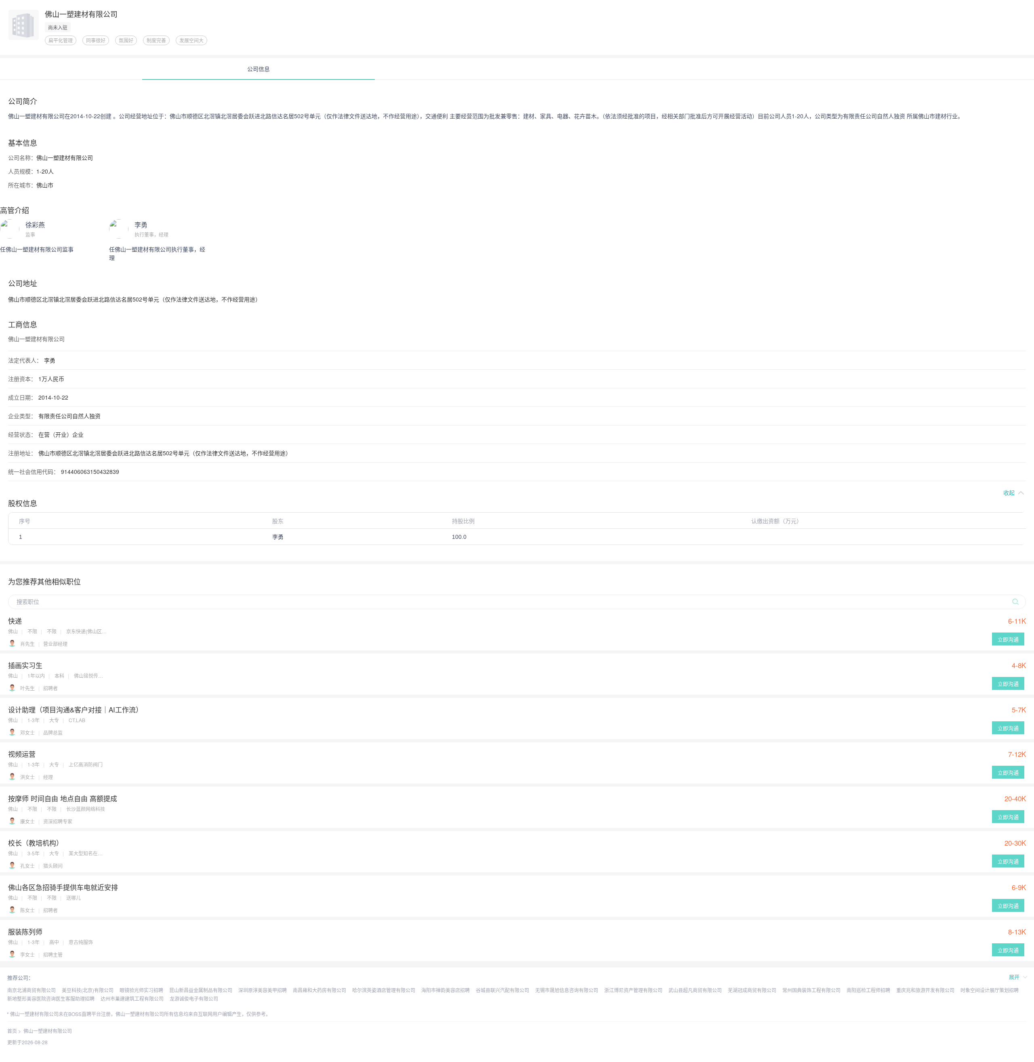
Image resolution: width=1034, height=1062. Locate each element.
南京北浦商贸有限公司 (31, 990)
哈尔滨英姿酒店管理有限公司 (383, 990)
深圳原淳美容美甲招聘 (262, 990)
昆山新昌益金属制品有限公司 (200, 990)
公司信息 (258, 69)
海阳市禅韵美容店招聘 (445, 990)
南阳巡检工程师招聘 (868, 990)
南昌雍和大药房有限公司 (319, 990)
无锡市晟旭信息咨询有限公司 (566, 990)
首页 (12, 1030)
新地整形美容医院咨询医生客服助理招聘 (51, 998)
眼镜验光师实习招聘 (141, 990)
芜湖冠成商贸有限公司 (752, 990)
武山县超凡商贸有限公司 (695, 990)
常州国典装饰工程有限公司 (811, 990)
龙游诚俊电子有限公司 (194, 998)
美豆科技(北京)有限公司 (87, 990)
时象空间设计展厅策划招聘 (989, 990)
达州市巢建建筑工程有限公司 (132, 998)
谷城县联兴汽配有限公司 (502, 990)
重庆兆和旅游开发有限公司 (925, 990)
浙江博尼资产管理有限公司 (633, 990)
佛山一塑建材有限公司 (47, 1030)
